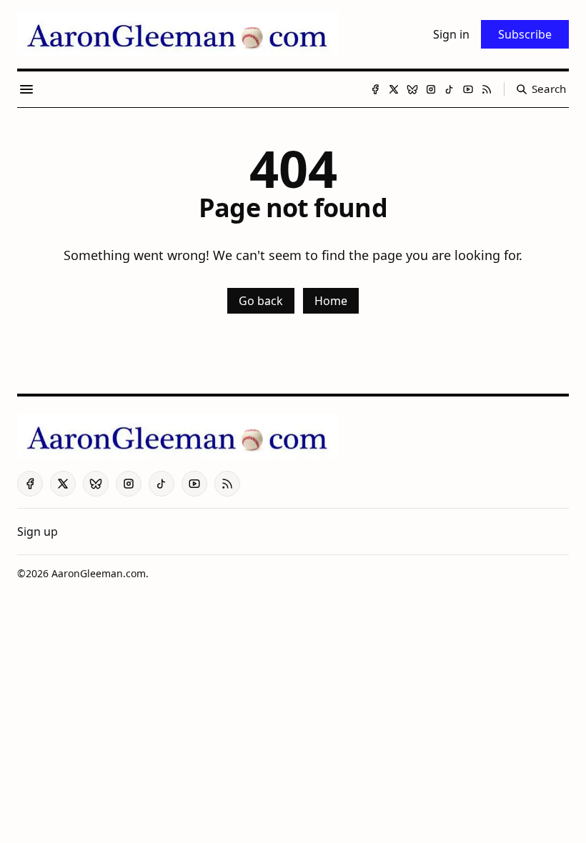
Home (330, 301)
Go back (261, 301)
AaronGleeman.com (98, 573)
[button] (37, 531)
